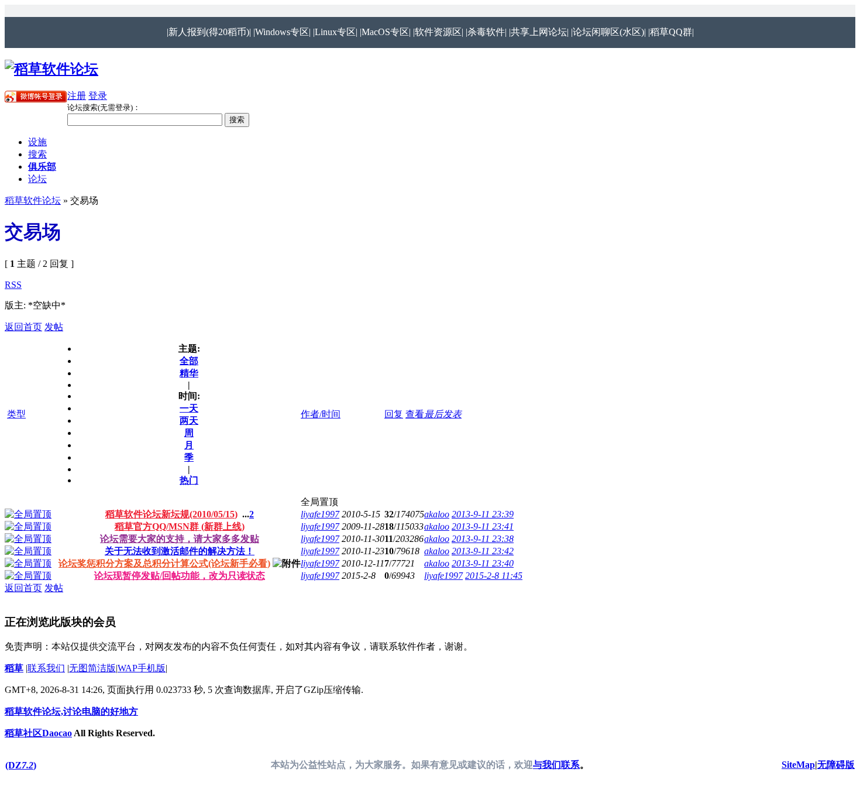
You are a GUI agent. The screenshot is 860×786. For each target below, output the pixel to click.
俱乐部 (42, 166)
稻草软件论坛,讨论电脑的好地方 (71, 711)
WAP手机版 (142, 668)
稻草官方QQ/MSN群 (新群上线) (180, 526)
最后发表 (443, 414)
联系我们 (46, 668)
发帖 (53, 327)
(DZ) (20, 765)
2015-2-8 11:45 (493, 576)
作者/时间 (320, 414)
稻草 (14, 668)
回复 (393, 414)
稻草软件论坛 (33, 200)
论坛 (37, 179)
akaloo (436, 514)
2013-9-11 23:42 (483, 551)
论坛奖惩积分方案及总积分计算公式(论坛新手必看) (164, 563)
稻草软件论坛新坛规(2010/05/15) (171, 514)
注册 (76, 96)
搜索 (37, 154)
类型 (16, 414)
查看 (414, 414)
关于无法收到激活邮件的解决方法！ (179, 551)
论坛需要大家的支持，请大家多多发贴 (179, 539)
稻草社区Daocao (38, 733)
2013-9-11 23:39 (483, 514)
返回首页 (23, 327)
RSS (13, 285)
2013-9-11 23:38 (483, 539)
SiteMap (798, 765)
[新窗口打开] (28, 514)
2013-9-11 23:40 (483, 563)
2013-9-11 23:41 (483, 526)
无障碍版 (836, 765)
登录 (97, 96)
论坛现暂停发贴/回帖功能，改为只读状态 (179, 576)
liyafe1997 (320, 514)
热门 (189, 480)
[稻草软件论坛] (51, 69)
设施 (37, 142)
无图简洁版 (92, 668)
